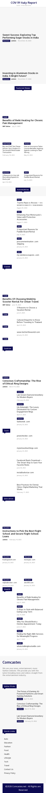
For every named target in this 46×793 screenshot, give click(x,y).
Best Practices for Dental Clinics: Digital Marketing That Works (29, 487)
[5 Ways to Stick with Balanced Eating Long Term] (9, 610)
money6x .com (29, 560)
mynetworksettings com (27, 448)
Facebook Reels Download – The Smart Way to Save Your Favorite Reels (29, 462)
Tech (6, 431)
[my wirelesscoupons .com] (9, 255)
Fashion (7, 348)
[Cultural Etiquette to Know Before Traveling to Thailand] (9, 324)
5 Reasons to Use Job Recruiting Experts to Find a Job (11, 177)
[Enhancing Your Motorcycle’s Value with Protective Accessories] (9, 216)
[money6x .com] (34, 549)
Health (5, 117)
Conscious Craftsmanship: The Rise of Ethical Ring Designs (22, 382)
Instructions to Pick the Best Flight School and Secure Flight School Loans (22, 534)
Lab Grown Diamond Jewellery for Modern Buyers (30, 396)
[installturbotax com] (9, 476)
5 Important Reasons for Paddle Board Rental (33, 176)
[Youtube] (15, 680)
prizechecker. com (24, 436)
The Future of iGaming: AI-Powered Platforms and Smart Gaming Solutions (30, 693)
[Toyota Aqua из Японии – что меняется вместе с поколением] (9, 203)
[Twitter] (11, 680)
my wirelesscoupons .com (28, 255)
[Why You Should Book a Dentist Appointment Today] (9, 622)
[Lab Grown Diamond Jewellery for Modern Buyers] (9, 396)
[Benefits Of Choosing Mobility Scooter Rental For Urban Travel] (23, 282)
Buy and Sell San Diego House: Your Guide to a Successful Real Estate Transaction (11, 149)
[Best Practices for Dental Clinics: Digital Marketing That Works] (9, 488)
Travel (7, 267)
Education (8, 499)
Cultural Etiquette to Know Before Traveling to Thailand (29, 321)
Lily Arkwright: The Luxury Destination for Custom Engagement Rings (28, 409)
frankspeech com (9, 560)
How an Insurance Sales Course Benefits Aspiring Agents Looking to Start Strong (33, 149)
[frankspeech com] (12, 549)
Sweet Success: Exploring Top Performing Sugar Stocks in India (21, 36)
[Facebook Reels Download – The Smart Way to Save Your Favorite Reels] (9, 464)
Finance (27, 143)
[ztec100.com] (34, 572)
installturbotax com (25, 472)
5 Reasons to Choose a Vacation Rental (27, 308)
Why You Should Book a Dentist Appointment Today (29, 622)
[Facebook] (4, 680)
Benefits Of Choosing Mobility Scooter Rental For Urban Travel (21, 300)
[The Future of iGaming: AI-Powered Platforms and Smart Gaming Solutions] (9, 695)
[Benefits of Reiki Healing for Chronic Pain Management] (23, 103)
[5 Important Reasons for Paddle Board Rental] (34, 164)
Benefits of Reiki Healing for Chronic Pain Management (29, 598)
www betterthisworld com (28, 332)
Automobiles (23, 190)
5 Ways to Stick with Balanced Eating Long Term (30, 610)
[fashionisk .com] (9, 422)
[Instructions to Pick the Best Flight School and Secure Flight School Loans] (23, 514)
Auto (26, 172)
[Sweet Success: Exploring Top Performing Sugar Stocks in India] (23, 20)
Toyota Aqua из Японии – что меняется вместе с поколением (30, 203)
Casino (20, 699)
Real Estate (6, 143)
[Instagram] (8, 680)
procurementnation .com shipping (27, 242)
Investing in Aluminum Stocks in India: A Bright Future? (20, 74)
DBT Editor (6, 126)
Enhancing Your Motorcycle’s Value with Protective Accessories (29, 217)
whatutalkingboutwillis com (29, 646)
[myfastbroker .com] (12, 572)
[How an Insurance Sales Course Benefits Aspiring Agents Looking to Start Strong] (34, 136)
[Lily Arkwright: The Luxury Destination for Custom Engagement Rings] (9, 408)
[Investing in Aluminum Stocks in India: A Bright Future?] (23, 59)
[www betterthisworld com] (9, 336)
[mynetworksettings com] (9, 452)
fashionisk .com (23, 421)
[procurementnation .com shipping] (9, 242)
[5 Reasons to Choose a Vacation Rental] (9, 311)
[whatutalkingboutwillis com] (9, 647)
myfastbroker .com (10, 583)
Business (6, 41)
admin (13, 41)
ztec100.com (28, 583)
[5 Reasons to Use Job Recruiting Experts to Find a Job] (12, 164)
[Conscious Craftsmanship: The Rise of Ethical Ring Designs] (23, 364)
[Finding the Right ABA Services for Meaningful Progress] (9, 635)
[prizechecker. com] (9, 439)
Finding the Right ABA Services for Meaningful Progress (30, 635)
